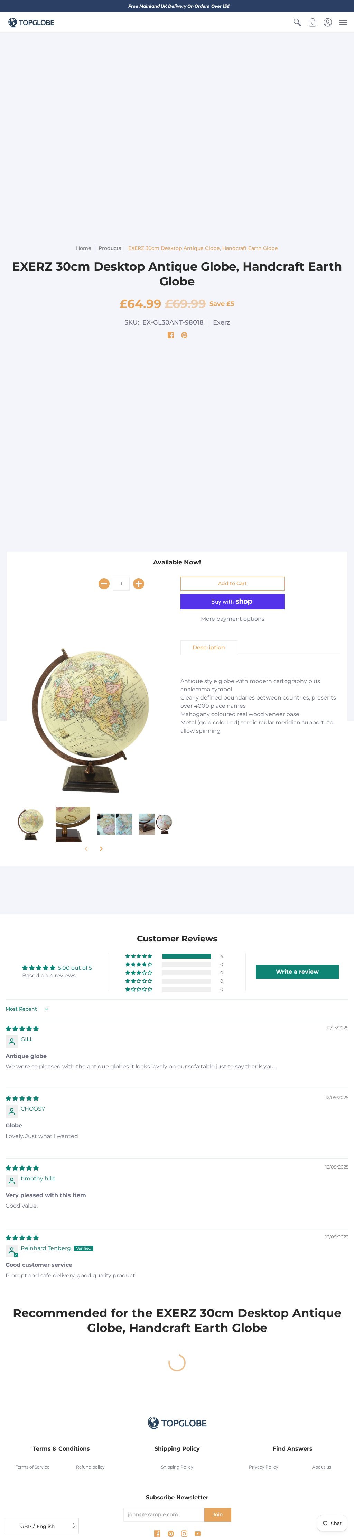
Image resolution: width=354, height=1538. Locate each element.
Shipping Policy (177, 1467)
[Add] (138, 583)
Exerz (221, 322)
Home (83, 248)
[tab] (208, 647)
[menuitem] (297, 22)
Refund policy (90, 1467)
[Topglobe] (31, 22)
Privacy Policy (263, 1467)
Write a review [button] (297, 971)
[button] (297, 22)
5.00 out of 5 (75, 968)
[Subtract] (104, 583)
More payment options (232, 619)
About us (321, 1467)
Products (110, 248)
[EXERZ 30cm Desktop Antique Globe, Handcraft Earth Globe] (31, 824)
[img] (22, 1028)
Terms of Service (32, 1467)
